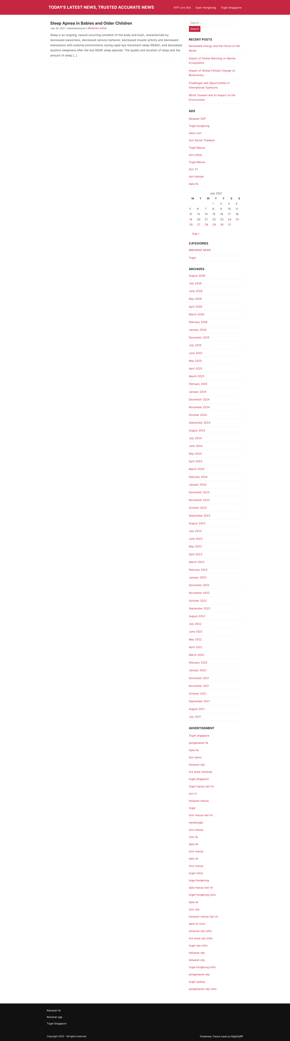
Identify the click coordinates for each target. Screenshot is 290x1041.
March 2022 (196, 654)
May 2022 (195, 639)
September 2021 (199, 701)
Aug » (196, 233)
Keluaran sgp (54, 1017)
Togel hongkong (199, 126)
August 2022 (197, 616)
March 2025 (196, 376)
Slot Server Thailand (201, 140)
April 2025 (195, 368)
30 (222, 224)
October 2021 (197, 693)
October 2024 (198, 415)
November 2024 (199, 407)
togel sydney (197, 981)
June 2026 (195, 291)
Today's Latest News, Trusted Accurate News (101, 7)
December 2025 (199, 337)
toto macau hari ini (201, 815)
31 (229, 224)
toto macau (196, 866)
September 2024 (199, 422)
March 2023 (196, 562)
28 (206, 224)
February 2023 (198, 569)
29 (214, 224)
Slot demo (195, 757)
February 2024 (198, 477)
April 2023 (195, 554)
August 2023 (197, 523)
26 (191, 224)
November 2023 (199, 500)
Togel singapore (199, 735)
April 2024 (195, 461)
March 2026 (196, 314)
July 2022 (195, 623)
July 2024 (195, 438)
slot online (195, 154)
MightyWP (237, 1036)
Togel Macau (197, 147)
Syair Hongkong (206, 7)
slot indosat (196, 176)
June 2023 (195, 538)
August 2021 (197, 709)
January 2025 (197, 391)
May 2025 (195, 360)
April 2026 (195, 306)
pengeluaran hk (198, 742)
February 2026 (198, 322)
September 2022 (199, 608)
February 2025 (198, 384)
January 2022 (197, 670)
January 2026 (197, 329)
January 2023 (197, 577)
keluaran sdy (197, 764)
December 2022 (199, 585)
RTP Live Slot (182, 7)
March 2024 (196, 469)
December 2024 (199, 399)
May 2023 (195, 546)
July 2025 (195, 345)
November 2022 (199, 592)
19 (190, 219)
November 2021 (199, 685)
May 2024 (195, 453)
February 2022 (198, 662)
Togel (192, 257)
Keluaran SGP (197, 118)
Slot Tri (193, 169)
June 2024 (195, 446)
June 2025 (195, 353)
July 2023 (195, 531)
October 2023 (198, 507)
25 (237, 219)
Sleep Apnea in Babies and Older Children (91, 23)
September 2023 (199, 515)
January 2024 (197, 484)
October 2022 (198, 600)
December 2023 (199, 492)
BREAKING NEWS (97, 28)
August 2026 (197, 275)
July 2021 (195, 716)
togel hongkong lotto (202, 967)
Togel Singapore (231, 7)
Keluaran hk (54, 1010)
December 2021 (199, 678)
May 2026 (195, 298)
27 (198, 224)
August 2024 (197, 430)
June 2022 (195, 631)
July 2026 (195, 283)
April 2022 (195, 647)
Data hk (194, 750)
